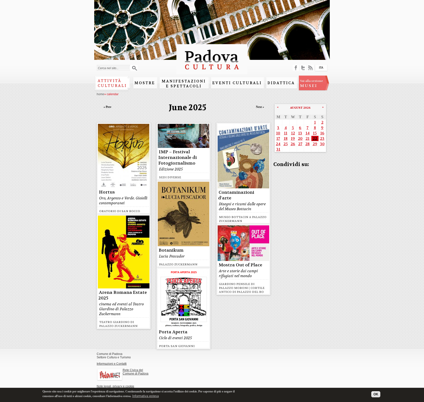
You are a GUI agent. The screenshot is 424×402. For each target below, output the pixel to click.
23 (322, 138)
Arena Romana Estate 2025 (122, 295)
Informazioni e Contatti (112, 363)
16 (322, 133)
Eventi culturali (237, 82)
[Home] (211, 72)
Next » (260, 107)
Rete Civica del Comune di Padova (135, 371)
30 (322, 143)
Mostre (144, 82)
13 (300, 133)
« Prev (107, 107)
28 (307, 143)
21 (307, 138)
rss (310, 68)
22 (315, 138)
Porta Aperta (173, 332)
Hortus (107, 192)
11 (285, 133)
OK (375, 394)
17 (278, 138)
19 (293, 138)
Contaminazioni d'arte (236, 195)
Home (100, 94)
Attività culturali (112, 83)
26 (293, 143)
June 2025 (187, 108)
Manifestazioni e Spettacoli (184, 84)
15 (315, 133)
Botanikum (171, 250)
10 (278, 133)
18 (286, 138)
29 (315, 143)
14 (307, 133)
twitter (303, 68)
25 (285, 143)
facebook (296, 68)
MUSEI (311, 83)
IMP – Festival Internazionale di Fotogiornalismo (177, 157)
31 (278, 149)
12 (293, 133)
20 (300, 138)
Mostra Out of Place (240, 265)
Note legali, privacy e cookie (115, 386)
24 (278, 143)
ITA (321, 67)
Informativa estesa (145, 396)
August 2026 (300, 108)
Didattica (281, 82)
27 (300, 143)
